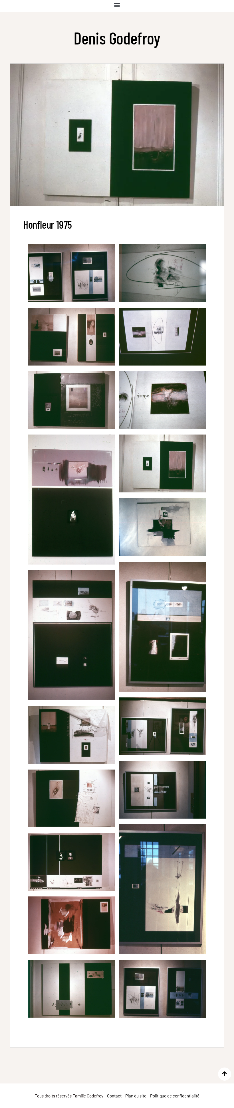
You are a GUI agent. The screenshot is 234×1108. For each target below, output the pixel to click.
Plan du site (135, 1095)
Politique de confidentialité (174, 1095)
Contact (114, 1095)
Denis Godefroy (117, 38)
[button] (117, 4)
